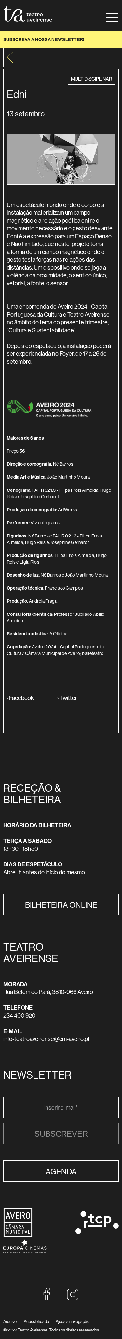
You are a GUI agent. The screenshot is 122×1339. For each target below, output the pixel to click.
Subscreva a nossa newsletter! (44, 39)
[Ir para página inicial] (27, 14)
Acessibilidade (36, 1321)
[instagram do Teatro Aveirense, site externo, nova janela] (73, 1298)
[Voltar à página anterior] (16, 57)
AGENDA (61, 1171)
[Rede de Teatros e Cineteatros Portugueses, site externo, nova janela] (97, 1232)
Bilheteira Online (61, 905)
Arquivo (10, 1321)
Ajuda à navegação (72, 1321)
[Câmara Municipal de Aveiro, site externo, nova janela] (18, 1235)
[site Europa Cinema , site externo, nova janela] (25, 1257)
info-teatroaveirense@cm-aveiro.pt (46, 1039)
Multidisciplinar (91, 78)
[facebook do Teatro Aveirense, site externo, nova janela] (46, 1298)
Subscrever (61, 1133)
